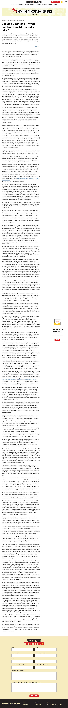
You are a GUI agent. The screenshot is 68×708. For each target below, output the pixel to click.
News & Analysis (5, 20)
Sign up (57, 340)
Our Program (38, 704)
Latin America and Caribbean (17, 20)
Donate (37, 702)
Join (24, 702)
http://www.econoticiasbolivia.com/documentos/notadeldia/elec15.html (19, 379)
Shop (48, 702)
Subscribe (25, 704)
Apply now (34, 696)
